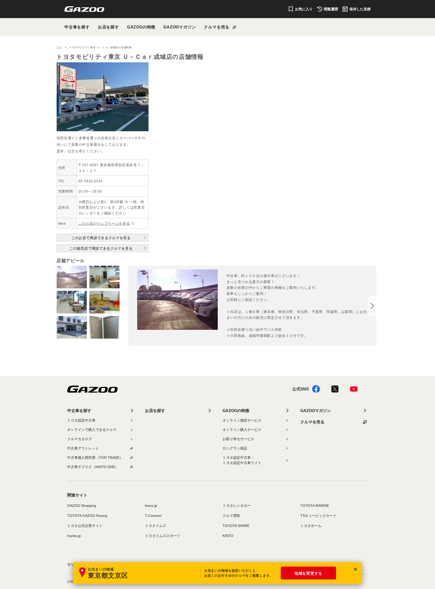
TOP (59, 47)
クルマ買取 (231, 516)
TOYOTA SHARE (236, 526)
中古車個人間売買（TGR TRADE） (95, 458)
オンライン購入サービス (242, 430)
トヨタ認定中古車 (81, 420)
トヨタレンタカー (237, 506)
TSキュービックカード (318, 516)
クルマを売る (216, 27)
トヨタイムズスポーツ (162, 536)
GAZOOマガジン (179, 27)
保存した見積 (360, 9)
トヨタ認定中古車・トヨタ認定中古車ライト (242, 460)
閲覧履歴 (331, 9)
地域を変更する (308, 573)
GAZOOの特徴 (141, 27)
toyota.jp (74, 536)
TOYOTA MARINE (314, 506)
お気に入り (304, 9)
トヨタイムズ (155, 526)
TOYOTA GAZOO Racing (87, 516)
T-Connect (153, 516)
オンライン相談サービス (242, 420)
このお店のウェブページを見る (104, 223)
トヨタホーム (310, 526)
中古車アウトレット (83, 448)
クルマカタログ (79, 439)
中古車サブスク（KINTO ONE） (92, 467)
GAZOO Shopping (81, 506)
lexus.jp (151, 506)
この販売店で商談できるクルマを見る (100, 248)
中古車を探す (77, 27)
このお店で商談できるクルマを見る (101, 238)
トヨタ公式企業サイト (84, 526)
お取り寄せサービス (238, 439)
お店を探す (108, 27)
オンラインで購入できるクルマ (92, 430)
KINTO (228, 536)
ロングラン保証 (235, 448)
